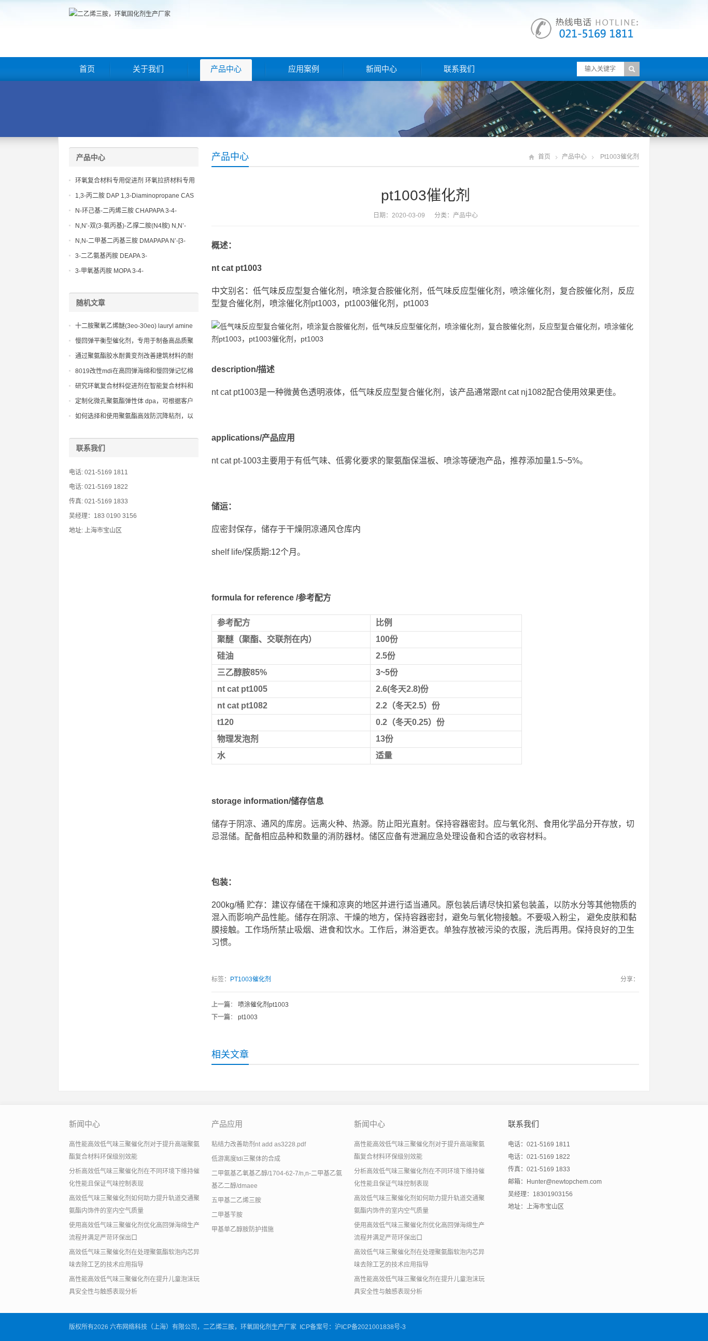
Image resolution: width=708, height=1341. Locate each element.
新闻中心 (381, 68)
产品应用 (227, 1123)
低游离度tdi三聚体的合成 (245, 1158)
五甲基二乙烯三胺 (236, 1200)
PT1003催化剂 (250, 979)
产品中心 (226, 68)
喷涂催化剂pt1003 (263, 1004)
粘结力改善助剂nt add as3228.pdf (258, 1144)
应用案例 (303, 68)
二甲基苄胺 (227, 1215)
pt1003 (248, 1017)
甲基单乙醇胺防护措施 (242, 1229)
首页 (87, 68)
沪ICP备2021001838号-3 (370, 1327)
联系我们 (459, 68)
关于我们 (148, 68)
